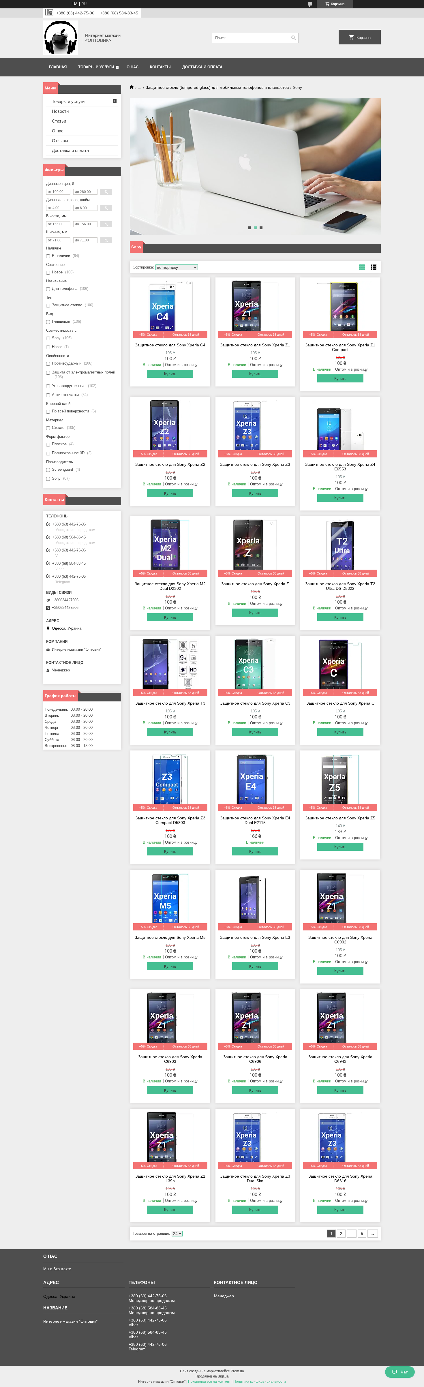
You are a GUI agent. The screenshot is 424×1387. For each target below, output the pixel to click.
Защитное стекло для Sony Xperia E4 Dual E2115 (255, 820)
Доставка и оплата (202, 67)
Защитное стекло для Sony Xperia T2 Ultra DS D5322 (340, 586)
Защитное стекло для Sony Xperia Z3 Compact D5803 (170, 820)
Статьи (59, 121)
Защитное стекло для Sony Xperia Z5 (340, 818)
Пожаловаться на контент (209, 1382)
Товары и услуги (96, 67)
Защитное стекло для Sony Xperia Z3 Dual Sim (255, 1178)
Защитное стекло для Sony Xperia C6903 (170, 1059)
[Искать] (293, 38)
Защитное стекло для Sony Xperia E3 (255, 937)
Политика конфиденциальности (259, 1382)
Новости (60, 111)
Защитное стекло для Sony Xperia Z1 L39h (170, 1178)
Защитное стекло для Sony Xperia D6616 (340, 1178)
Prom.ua (237, 1371)
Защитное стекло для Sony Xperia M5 (170, 937)
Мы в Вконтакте (57, 1269)
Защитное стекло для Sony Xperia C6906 (255, 1059)
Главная (58, 67)
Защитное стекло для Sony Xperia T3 (170, 703)
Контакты (160, 67)
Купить (170, 374)
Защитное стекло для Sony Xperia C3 (255, 703)
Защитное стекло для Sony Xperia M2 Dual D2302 (170, 586)
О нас (132, 67)
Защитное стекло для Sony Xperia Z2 (170, 464)
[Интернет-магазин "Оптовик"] (60, 37)
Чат (404, 1372)
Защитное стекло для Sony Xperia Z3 (255, 464)
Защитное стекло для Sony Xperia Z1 (255, 345)
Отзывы (60, 140)
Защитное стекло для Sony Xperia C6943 (340, 1059)
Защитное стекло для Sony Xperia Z (255, 583)
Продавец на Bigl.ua (212, 1376)
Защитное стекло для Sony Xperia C (340, 703)
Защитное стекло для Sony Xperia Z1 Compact (340, 347)
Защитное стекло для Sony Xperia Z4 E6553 (340, 466)
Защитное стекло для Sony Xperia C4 (170, 345)
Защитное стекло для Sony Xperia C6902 (340, 939)
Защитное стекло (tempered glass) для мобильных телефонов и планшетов (217, 87)
